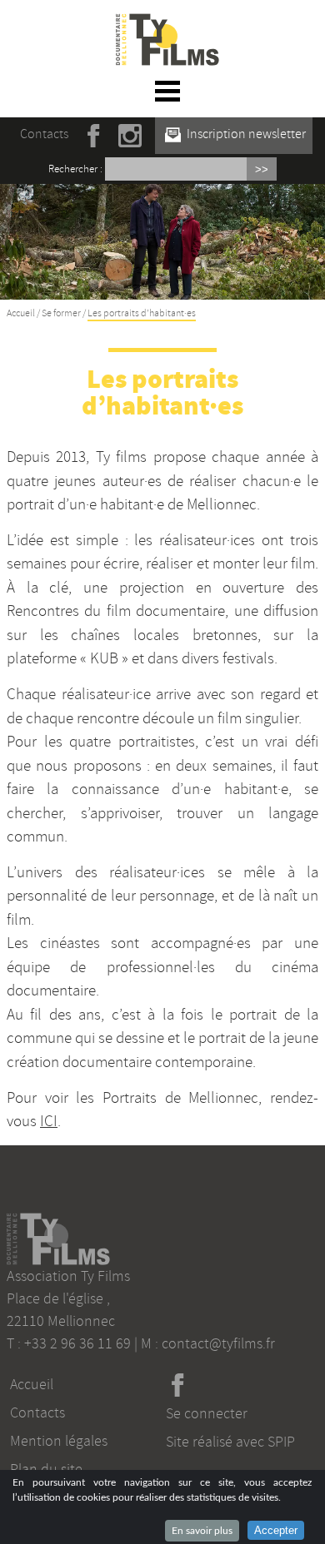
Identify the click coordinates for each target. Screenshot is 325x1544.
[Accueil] (167, 23)
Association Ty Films (68, 1276)
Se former (61, 313)
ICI (49, 1121)
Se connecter (207, 1413)
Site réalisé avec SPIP (230, 1441)
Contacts (44, 134)
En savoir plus (202, 1531)
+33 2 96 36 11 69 (77, 1343)
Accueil (21, 313)
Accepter (276, 1530)
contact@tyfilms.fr (218, 1343)
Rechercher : (75, 169)
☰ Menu (168, 91)
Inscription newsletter (245, 134)
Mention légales (59, 1441)
